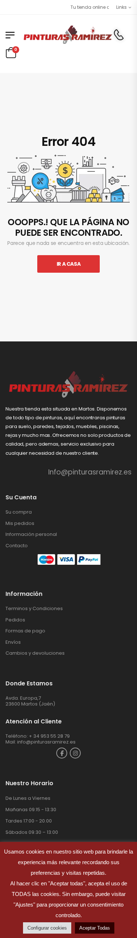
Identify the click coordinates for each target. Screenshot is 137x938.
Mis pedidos (19, 523)
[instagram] (75, 753)
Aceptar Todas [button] (94, 928)
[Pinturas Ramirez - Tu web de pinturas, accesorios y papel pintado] (67, 35)
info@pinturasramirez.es (46, 741)
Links (121, 7)
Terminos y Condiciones (34, 608)
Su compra (18, 511)
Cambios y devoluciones (35, 653)
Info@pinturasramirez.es (90, 472)
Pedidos (15, 619)
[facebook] (61, 753)
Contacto (16, 545)
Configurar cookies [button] (47, 928)
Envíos (13, 642)
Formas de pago (25, 630)
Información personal (31, 534)
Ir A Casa (69, 264)
